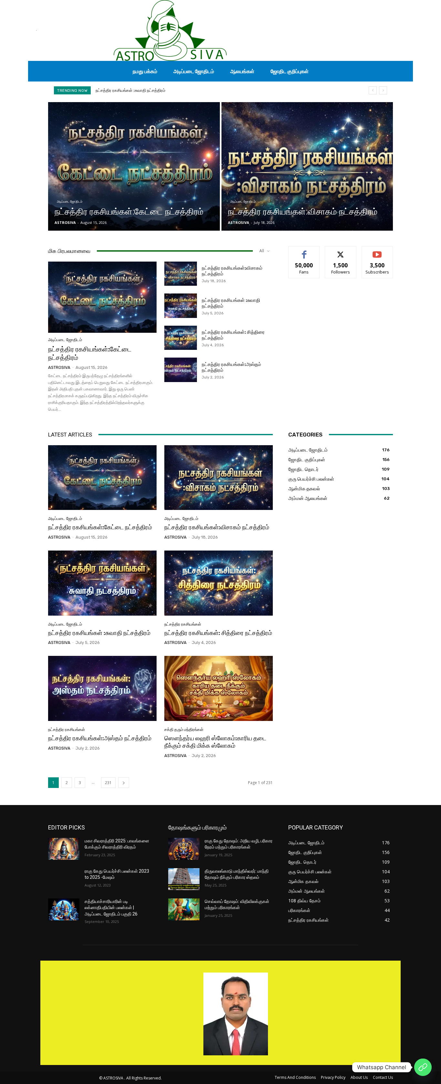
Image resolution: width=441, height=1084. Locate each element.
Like (304, 251)
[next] (383, 90)
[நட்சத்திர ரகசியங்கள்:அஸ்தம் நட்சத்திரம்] (180, 370)
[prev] (373, 90)
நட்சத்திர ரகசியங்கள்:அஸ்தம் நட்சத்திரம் (99, 738)
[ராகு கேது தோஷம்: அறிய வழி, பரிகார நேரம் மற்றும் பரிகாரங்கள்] (184, 849)
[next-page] (123, 782)
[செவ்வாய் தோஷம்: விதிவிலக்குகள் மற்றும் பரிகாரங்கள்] (184, 909)
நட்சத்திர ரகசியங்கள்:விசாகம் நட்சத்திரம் (216, 527)
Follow (340, 251)
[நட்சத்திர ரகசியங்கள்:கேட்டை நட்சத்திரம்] (134, 166)
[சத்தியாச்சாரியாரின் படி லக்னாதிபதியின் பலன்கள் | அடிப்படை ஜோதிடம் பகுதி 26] (63, 909)
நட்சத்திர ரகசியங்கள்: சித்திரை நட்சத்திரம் (134, 90)
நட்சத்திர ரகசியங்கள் (182, 624)
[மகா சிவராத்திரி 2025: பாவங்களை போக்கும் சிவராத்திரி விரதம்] (63, 849)
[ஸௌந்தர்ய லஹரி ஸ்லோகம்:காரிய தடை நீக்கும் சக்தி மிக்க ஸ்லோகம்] (218, 688)
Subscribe (377, 251)
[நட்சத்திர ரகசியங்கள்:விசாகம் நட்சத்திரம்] (307, 166)
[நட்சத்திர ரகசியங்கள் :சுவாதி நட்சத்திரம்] (180, 305)
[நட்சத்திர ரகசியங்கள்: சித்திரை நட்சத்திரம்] (180, 338)
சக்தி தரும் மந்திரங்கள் (183, 729)
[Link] (423, 1067)
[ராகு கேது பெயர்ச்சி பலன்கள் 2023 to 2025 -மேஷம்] (63, 879)
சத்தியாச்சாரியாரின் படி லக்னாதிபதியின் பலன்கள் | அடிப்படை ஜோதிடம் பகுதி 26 (111, 907)
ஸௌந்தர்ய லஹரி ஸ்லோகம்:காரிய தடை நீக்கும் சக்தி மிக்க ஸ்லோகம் (215, 741)
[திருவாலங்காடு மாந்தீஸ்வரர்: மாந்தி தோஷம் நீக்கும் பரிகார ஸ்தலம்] (184, 879)
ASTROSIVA (59, 367)
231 (108, 782)
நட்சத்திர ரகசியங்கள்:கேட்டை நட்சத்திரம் (100, 527)
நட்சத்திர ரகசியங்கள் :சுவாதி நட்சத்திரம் (99, 633)
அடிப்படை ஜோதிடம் (69, 201)
